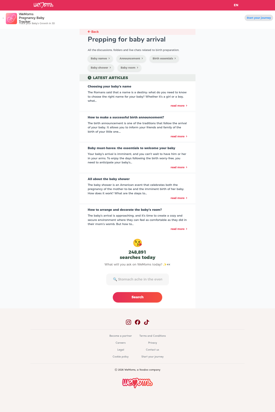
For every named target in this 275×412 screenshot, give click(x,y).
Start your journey (259, 17)
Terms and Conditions (152, 336)
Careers (121, 343)
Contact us (152, 349)
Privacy (152, 343)
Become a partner (120, 336)
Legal (120, 349)
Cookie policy (121, 356)
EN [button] (236, 5)
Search (137, 297)
